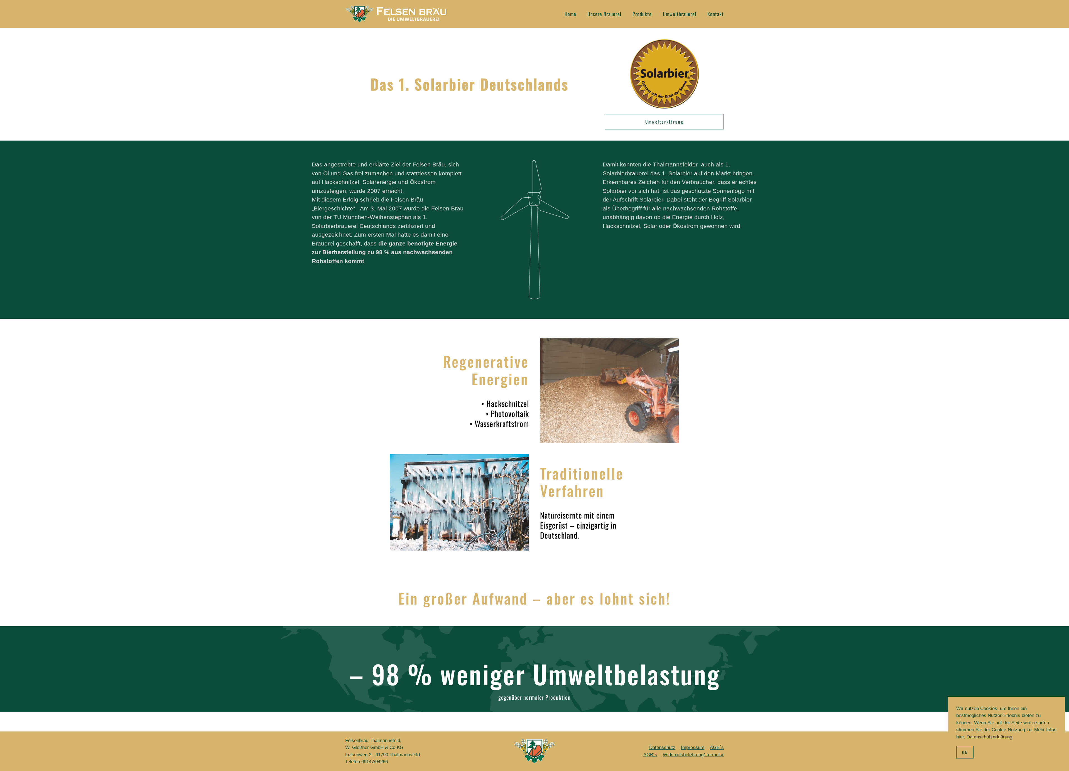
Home (570, 14)
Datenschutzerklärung (989, 737)
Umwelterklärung (664, 122)
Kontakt (715, 14)
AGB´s (717, 747)
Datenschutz (662, 747)
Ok (965, 752)
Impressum (692, 747)
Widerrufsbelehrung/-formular (693, 754)
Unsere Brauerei (604, 14)
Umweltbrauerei (679, 14)
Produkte (642, 14)
